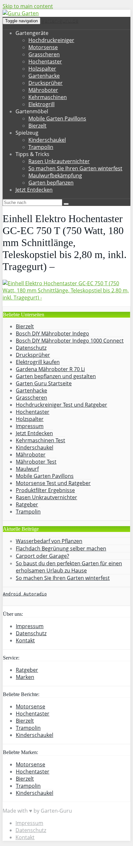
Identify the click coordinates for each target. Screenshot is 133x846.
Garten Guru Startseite (44, 383)
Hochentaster (45, 61)
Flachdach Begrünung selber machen (61, 548)
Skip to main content (28, 6)
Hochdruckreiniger (51, 40)
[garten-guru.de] (21, 13)
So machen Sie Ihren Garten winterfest (75, 168)
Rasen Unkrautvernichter (59, 161)
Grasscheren (44, 54)
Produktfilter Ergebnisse (45, 490)
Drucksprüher (45, 82)
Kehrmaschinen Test (40, 440)
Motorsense (43, 47)
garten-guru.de (60, 20)
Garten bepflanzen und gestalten (56, 376)
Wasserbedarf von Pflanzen (49, 541)
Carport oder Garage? (42, 555)
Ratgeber (27, 504)
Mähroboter (43, 90)
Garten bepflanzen (51, 182)
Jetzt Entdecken (34, 189)
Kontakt (25, 640)
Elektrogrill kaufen (38, 362)
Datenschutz (31, 347)
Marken (25, 677)
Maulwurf (27, 468)
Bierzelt (37, 125)
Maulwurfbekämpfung (55, 175)
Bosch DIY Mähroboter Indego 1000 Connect (70, 340)
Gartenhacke (44, 75)
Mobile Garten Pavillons (57, 118)
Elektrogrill (41, 104)
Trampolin (40, 147)
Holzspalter (42, 68)
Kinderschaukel (47, 139)
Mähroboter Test (36, 461)
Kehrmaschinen (47, 97)
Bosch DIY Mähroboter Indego (52, 333)
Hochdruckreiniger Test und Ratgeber (61, 404)
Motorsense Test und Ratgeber (53, 483)
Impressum (30, 426)
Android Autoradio (25, 594)
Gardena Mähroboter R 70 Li (50, 369)
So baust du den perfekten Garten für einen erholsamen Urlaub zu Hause (69, 567)
